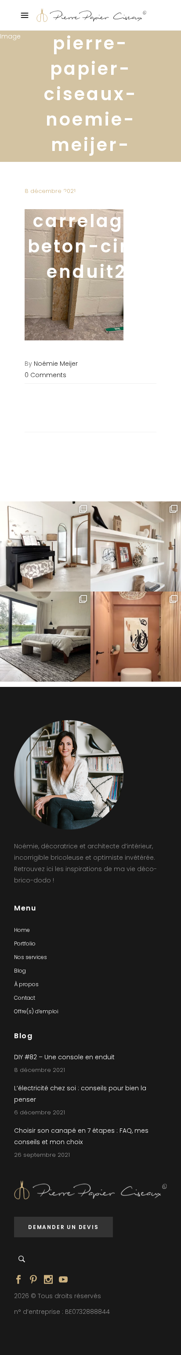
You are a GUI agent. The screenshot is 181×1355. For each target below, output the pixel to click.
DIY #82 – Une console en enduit (64, 1057)
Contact (24, 997)
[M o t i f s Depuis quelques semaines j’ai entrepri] (45, 546)
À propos (26, 984)
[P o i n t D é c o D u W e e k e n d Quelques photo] (135, 637)
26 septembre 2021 (42, 1155)
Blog (20, 970)
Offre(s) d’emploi (36, 1011)
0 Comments (45, 375)
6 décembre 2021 (39, 1112)
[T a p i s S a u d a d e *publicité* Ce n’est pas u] (45, 637)
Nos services (30, 957)
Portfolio (25, 943)
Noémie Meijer (56, 363)
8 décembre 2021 (39, 1070)
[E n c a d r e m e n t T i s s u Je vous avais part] (135, 546)
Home (22, 930)
